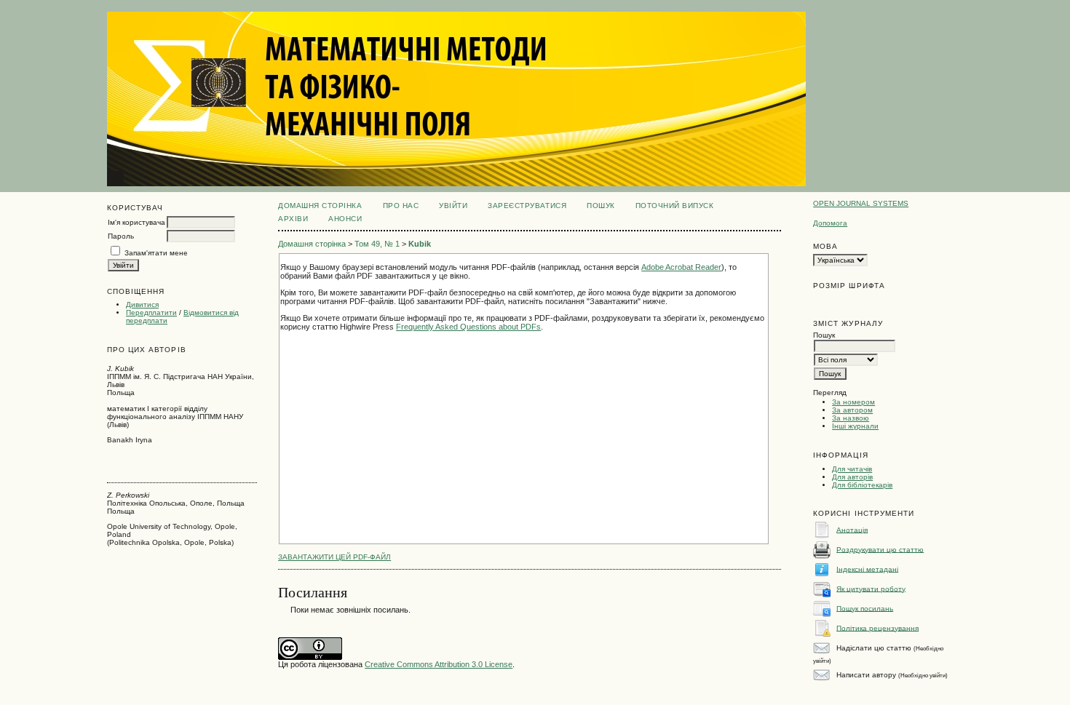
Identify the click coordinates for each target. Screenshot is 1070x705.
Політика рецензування (877, 628)
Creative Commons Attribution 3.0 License (438, 664)
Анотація (852, 529)
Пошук (601, 206)
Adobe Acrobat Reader (681, 267)
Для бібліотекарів (862, 485)
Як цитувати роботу (870, 588)
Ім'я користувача (136, 222)
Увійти (453, 206)
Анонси (345, 219)
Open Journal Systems (860, 203)
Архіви (293, 219)
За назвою (850, 418)
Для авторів (852, 477)
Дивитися (142, 304)
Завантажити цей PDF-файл (334, 557)
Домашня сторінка (320, 206)
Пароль (121, 236)
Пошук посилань (864, 608)
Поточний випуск (674, 206)
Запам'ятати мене (156, 253)
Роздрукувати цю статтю (880, 549)
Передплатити (151, 312)
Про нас (401, 206)
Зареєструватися (527, 206)
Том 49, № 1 (377, 243)
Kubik (419, 243)
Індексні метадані (867, 569)
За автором (852, 410)
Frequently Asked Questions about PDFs (468, 326)
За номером (853, 402)
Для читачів (852, 469)
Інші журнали (855, 426)
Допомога (830, 223)
